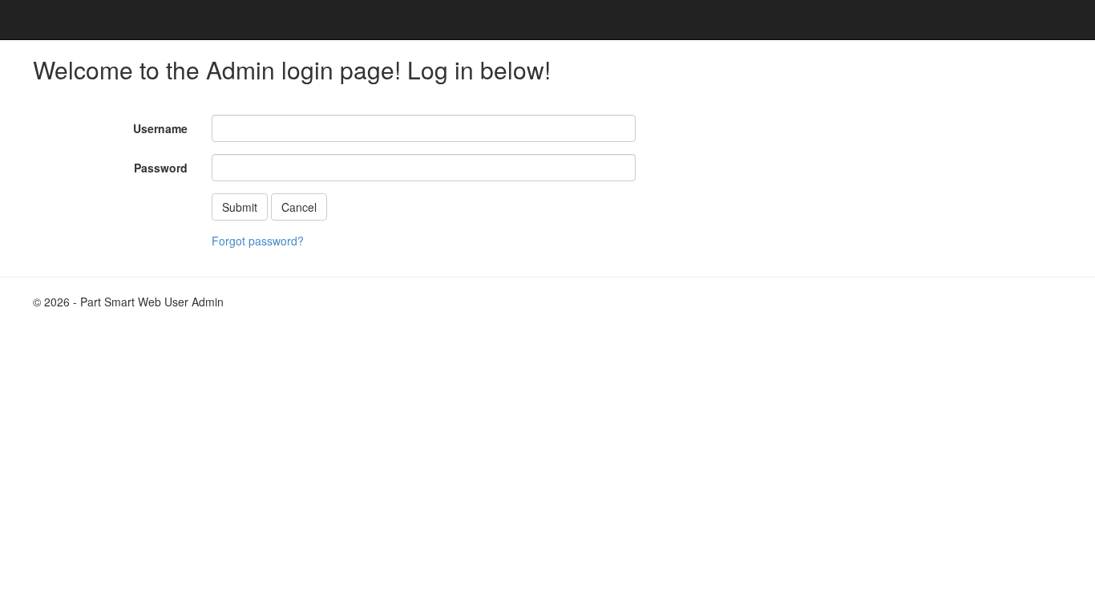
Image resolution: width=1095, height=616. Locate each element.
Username (160, 128)
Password (161, 168)
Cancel (299, 207)
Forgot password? (258, 241)
